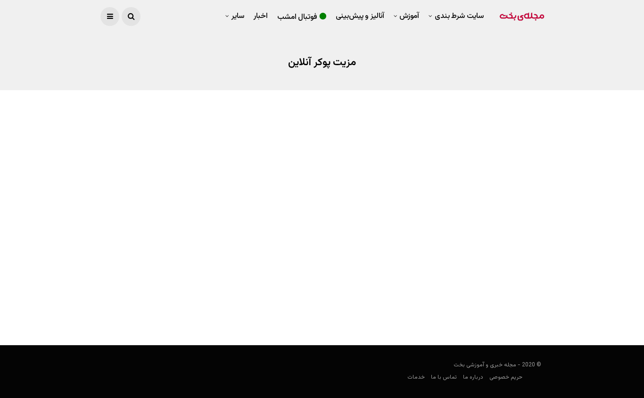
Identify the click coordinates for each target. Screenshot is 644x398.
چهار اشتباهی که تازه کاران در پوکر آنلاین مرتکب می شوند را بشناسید (445, 286)
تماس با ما (444, 377)
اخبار (261, 16)
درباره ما (473, 377)
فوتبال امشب (297, 17)
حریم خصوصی (505, 377)
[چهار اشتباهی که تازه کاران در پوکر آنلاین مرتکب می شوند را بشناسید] (440, 205)
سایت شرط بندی (459, 16)
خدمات (416, 377)
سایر (237, 16)
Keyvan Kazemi (525, 310)
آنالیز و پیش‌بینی (360, 16)
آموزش (409, 16)
